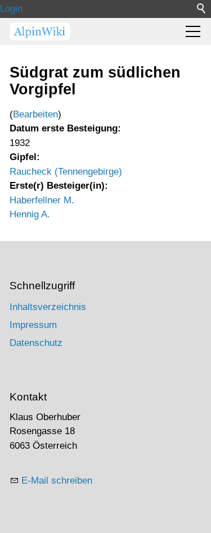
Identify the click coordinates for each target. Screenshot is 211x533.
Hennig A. (30, 214)
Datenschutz (36, 343)
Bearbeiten (35, 114)
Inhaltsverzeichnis (48, 307)
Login (11, 8)
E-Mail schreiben (56, 480)
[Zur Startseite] (40, 31)
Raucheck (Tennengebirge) (66, 171)
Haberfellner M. (42, 200)
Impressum (33, 325)
